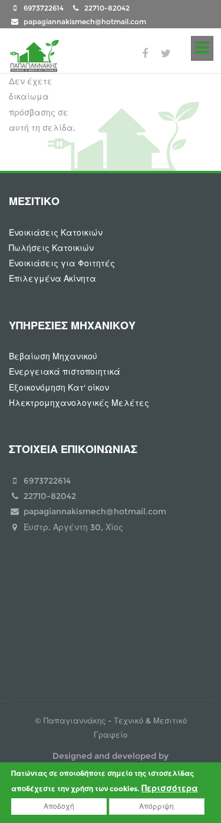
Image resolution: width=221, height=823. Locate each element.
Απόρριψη (156, 806)
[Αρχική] (34, 54)
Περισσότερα (169, 788)
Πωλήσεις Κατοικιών (51, 248)
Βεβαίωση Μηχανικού (53, 356)
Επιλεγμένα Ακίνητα (52, 278)
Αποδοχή (59, 806)
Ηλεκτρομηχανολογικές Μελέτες (79, 403)
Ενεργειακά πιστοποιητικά (64, 371)
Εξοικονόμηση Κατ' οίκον (59, 387)
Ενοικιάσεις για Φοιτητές (62, 263)
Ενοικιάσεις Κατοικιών (56, 232)
